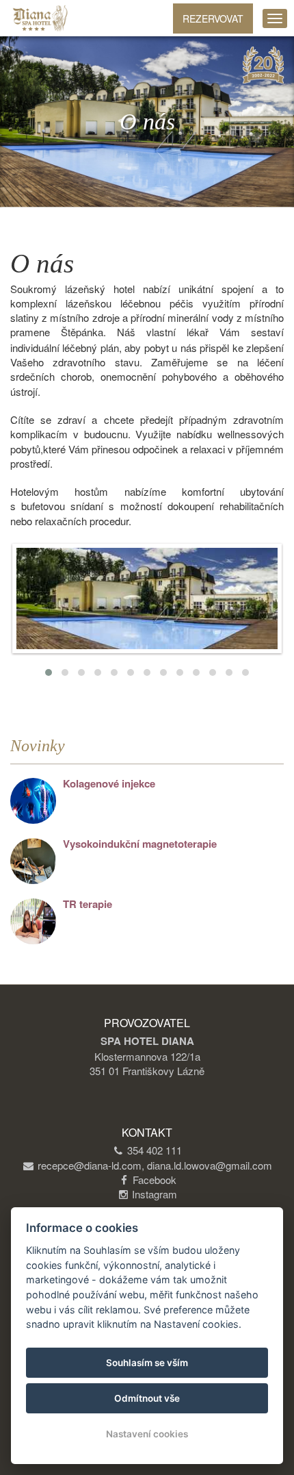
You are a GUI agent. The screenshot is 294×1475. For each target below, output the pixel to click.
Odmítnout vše (147, 1398)
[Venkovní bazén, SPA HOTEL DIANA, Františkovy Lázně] (147, 598)
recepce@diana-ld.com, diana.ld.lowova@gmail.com (155, 1165)
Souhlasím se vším (147, 1362)
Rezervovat (213, 18)
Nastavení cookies (147, 1433)
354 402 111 (154, 1150)
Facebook (154, 1179)
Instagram (154, 1194)
